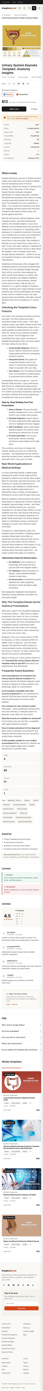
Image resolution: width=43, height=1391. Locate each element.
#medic (36, 800)
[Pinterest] (18, 1285)
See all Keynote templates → (12, 1068)
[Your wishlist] (29, 8)
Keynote (5, 1331)
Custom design (28, 1331)
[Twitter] (4, 1285)
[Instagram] (23, 1285)
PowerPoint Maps (8, 1341)
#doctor (27, 800)
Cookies (26, 1373)
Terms (25, 1362)
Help (14, 2)
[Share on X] (14, 84)
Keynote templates (20, 15)
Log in (8, 1004)
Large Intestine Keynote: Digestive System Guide (19, 1099)
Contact (20, 2)
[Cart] (34, 8)
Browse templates (22, 118)
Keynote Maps (7, 1345)
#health (32, 804)
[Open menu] (19, 8)
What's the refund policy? (12, 1043)
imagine (9, 8)
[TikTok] (33, 1285)
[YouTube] (28, 1285)
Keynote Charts (7, 1352)
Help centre (6, 1362)
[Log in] (39, 8)
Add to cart (14, 109)
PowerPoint (22, 94)
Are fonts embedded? (10, 1031)
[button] (21, 41)
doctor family (16, 1103)
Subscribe (21, 1308)
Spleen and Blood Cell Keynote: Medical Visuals (21, 1241)
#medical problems (19, 804)
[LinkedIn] (13, 1285)
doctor (7, 1103)
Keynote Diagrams (8, 1338)
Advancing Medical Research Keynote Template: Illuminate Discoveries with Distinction (21, 1147)
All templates (6, 15)
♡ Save (34, 109)
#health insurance (9, 821)
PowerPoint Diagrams (9, 1335)
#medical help (7, 817)
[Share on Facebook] (23, 84)
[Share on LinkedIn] (19, 84)
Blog (24, 1335)
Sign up (14, 1004)
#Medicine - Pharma (14, 800)
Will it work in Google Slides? (13, 1025)
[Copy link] (9, 84)
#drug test (23, 813)
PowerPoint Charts (8, 1348)
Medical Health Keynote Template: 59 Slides (19, 1195)
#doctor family (22, 809)
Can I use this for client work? (13, 1037)
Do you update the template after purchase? (19, 1050)
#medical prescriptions (23, 817)
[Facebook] (9, 1285)
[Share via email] (28, 84)
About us (26, 1328)
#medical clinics (8, 809)
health (25, 1103)
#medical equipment (9, 813)
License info (6, 1373)
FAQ (3, 1369)
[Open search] (24, 8)
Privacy (26, 1366)
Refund (25, 1369)
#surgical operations (25, 821)
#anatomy (6, 804)
